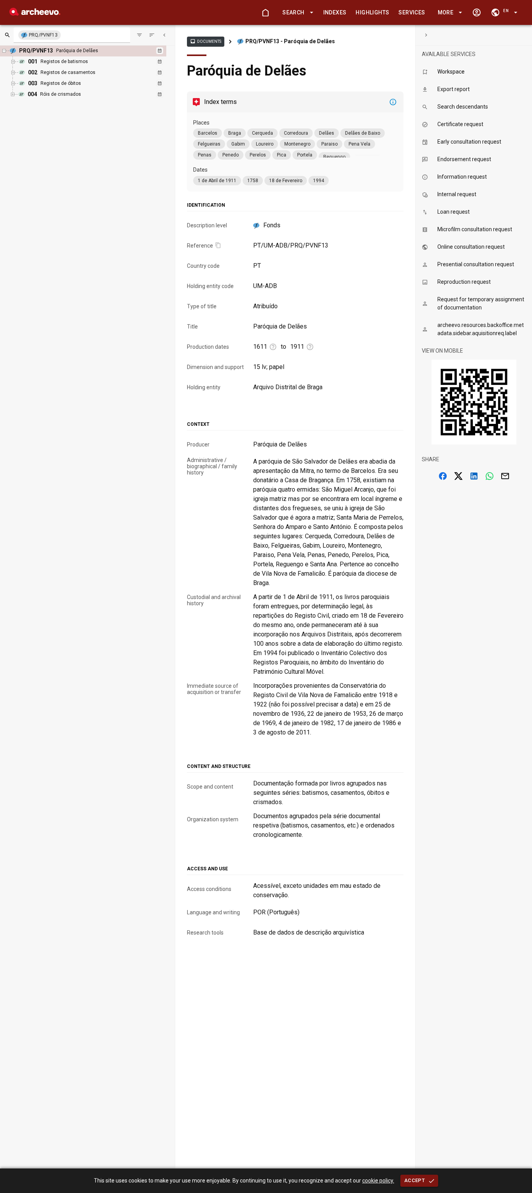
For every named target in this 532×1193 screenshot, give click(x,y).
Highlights (372, 12)
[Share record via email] (505, 476)
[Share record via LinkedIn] (474, 476)
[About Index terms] (393, 102)
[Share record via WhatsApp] (489, 476)
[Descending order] (152, 35)
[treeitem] (89, 73)
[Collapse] (164, 35)
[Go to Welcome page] (265, 12)
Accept (414, 1180)
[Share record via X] (458, 476)
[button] (296, 12)
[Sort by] (139, 35)
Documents (205, 41)
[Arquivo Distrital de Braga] (34, 13)
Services (411, 12)
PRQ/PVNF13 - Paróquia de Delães (290, 41)
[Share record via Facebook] (443, 476)
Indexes (335, 12)
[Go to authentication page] (476, 12)
